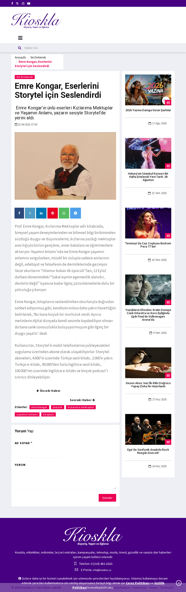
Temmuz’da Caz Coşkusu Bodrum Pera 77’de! (148, 245)
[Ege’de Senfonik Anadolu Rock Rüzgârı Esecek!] (148, 429)
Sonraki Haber (81, 400)
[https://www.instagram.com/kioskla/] (23, 3)
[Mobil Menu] (20, 37)
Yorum (20, 465)
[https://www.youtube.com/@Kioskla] (28, 3)
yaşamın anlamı (27, 414)
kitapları (48, 414)
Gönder (107, 498)
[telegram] (75, 213)
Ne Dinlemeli (38, 57)
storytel (57, 407)
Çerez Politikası (137, 583)
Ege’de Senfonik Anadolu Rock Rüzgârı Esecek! (148, 451)
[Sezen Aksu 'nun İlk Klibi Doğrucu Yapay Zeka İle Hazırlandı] (148, 363)
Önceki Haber (50, 391)
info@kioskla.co (102, 570)
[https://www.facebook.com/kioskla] (12, 3)
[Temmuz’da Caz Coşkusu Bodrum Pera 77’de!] (148, 223)
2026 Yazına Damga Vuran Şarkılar (148, 110)
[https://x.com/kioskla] (17, 3)
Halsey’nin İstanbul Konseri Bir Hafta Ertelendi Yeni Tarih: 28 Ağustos (148, 177)
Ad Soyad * (23, 443)
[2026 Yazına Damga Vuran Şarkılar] (148, 89)
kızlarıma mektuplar (81, 407)
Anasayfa (20, 57)
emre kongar (39, 407)
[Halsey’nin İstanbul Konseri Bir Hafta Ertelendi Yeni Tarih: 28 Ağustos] (148, 153)
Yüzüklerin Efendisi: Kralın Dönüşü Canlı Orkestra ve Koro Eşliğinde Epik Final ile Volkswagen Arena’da (148, 314)
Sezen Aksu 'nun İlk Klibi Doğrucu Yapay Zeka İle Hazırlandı (148, 384)
